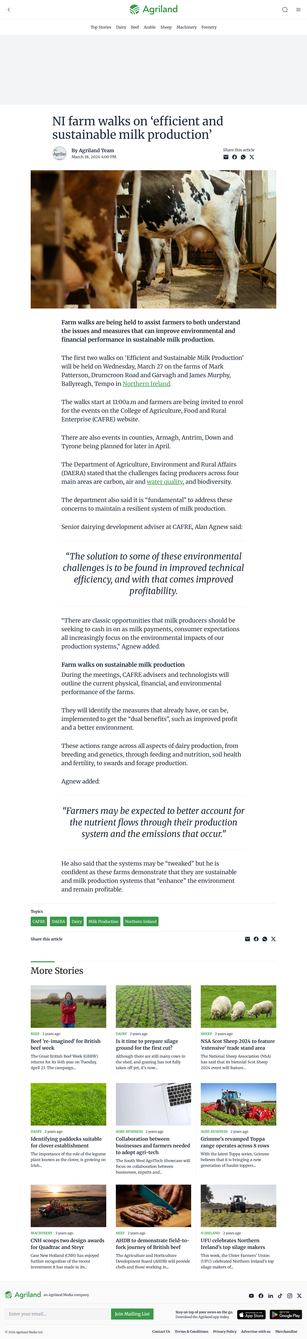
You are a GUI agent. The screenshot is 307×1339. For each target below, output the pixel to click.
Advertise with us (256, 1331)
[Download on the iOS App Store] (251, 1315)
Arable (150, 27)
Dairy (121, 27)
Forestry (209, 27)
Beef (135, 27)
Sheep (166, 27)
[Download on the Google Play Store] (286, 1315)
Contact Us (161, 1331)
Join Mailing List (132, 1314)
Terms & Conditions (191, 1331)
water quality (165, 481)
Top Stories (101, 27)
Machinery (187, 27)
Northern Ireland (146, 384)
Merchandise (286, 1331)
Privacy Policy (224, 1331)
